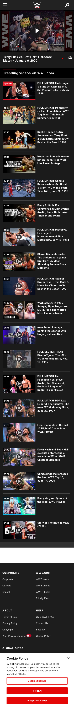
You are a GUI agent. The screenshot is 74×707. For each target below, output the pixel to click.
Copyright (7, 629)
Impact (6, 592)
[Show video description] (62, 57)
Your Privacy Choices (10, 636)
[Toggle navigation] (5, 5)
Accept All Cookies (37, 700)
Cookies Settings (37, 680)
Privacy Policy (9, 623)
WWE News (42, 579)
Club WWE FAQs (44, 617)
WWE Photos (43, 592)
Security (40, 629)
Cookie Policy (43, 636)
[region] (37, 680)
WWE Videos (43, 585)
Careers (6, 585)
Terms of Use (9, 617)
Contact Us (42, 623)
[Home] (37, 5)
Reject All (37, 690)
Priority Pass (43, 598)
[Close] (68, 658)
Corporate (7, 579)
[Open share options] (70, 57)
